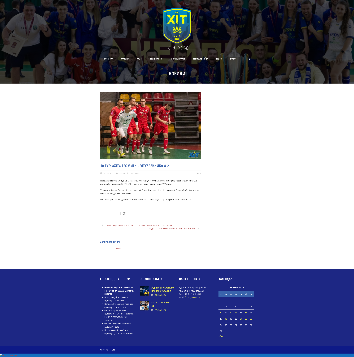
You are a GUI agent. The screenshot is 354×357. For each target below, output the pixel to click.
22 (246, 319)
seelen (122, 173)
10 (221, 312)
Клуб (139, 58)
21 (241, 319)
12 (231, 312)
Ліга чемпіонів (177, 58)
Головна (108, 58)
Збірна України (200, 58)
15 (246, 312)
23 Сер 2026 (160, 295)
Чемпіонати (155, 58)
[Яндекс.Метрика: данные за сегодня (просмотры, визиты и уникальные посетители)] (8, 355)
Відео (219, 58)
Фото (233, 58)
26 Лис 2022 (108, 173)
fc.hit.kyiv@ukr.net (193, 297)
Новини (125, 58)
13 (236, 312)
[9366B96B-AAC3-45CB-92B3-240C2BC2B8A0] (150, 125)
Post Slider (135, 173)
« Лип (220, 336)
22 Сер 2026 (160, 310)
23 (251, 319)
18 (226, 319)
